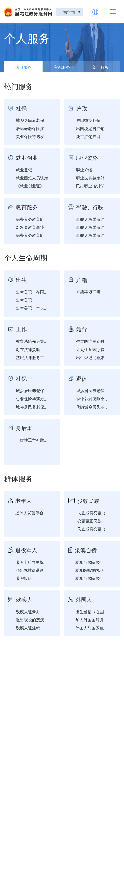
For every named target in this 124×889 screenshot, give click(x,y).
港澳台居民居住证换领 (95, 578)
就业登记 (24, 170)
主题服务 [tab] (62, 67)
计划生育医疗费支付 (94, 349)
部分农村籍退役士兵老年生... (41, 570)
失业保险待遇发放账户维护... (42, 136)
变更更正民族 (89, 521)
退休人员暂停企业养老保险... (41, 513)
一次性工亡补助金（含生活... (42, 440)
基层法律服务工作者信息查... (42, 357)
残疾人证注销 (28, 628)
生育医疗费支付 (90, 341)
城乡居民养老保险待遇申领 (40, 407)
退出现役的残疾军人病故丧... (42, 619)
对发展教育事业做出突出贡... (42, 227)
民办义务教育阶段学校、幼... (42, 219)
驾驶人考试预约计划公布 (98, 219)
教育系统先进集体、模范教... (42, 341)
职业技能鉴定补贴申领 (96, 178)
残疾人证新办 (28, 611)
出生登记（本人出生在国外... (42, 308)
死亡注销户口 (88, 136)
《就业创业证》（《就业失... (42, 186)
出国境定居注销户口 (94, 128)
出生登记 (24, 300)
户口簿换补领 (88, 120)
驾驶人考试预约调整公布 (98, 235)
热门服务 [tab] (23, 67)
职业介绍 (84, 170)
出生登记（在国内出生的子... (42, 292)
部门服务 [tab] (101, 67)
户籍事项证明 (88, 292)
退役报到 (23, 578)
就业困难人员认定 (32, 178)
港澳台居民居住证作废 (95, 562)
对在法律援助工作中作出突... (42, 349)
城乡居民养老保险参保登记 (40, 120)
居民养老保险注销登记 (36, 128)
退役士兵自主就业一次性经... (41, 562)
